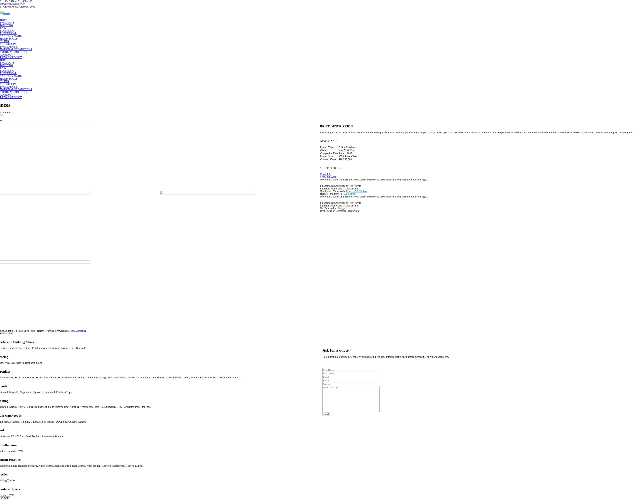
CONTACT (6, 54)
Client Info (325, 174)
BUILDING (6, 25)
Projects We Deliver (356, 191)
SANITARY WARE (11, 36)
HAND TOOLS (9, 38)
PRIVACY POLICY (11, 57)
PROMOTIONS (9, 46)
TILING (4, 41)
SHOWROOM (8, 44)
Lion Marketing (78, 330)
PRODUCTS (7, 22)
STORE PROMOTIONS (13, 52)
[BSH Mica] (5, 13)
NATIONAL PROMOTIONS (16, 49)
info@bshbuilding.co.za (12, 4)
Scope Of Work (328, 176)
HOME (4, 20)
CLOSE (5, 498)
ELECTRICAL (8, 33)
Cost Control (349, 193)
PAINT (4, 28)
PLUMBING (7, 30)
